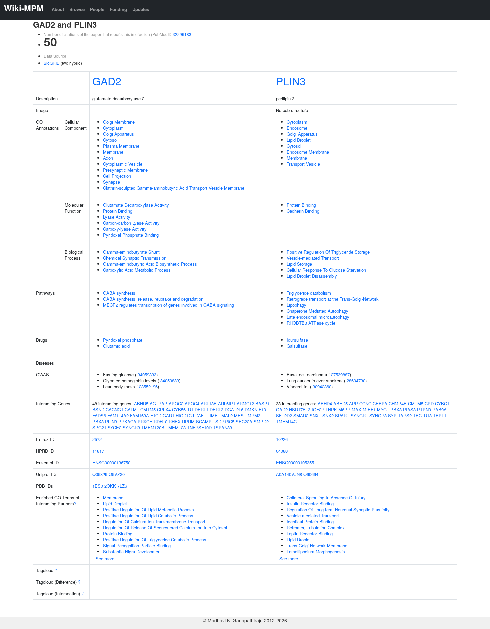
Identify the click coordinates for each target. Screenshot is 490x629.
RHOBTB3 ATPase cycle (311, 323)
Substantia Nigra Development (132, 551)
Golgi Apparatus (118, 134)
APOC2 (176, 403)
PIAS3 (409, 409)
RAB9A (439, 409)
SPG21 (99, 427)
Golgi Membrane (119, 122)
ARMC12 (245, 403)
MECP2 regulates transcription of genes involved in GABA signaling (168, 305)
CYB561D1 (182, 409)
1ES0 (97, 486)
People (97, 9)
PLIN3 (291, 80)
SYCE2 (114, 427)
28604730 (356, 380)
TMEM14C (286, 421)
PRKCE (145, 421)
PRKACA (127, 421)
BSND (98, 409)
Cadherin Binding (303, 211)
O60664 (310, 474)
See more (105, 558)
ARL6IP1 (226, 403)
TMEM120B (152, 427)
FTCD (155, 415)
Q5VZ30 (117, 474)
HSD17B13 (299, 409)
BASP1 (262, 403)
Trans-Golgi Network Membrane (317, 545)
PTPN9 (424, 409)
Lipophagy (296, 305)
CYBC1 (442, 403)
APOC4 (192, 403)
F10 (262, 409)
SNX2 (328, 415)
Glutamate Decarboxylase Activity (136, 205)
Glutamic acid (116, 346)
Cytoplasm (113, 128)
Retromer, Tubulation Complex (316, 527)
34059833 (147, 374)
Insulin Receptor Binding (310, 503)
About (58, 9)
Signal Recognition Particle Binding (137, 545)
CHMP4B (398, 403)
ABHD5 (141, 403)
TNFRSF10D (199, 427)
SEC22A (244, 421)
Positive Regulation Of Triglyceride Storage (328, 252)
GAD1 (168, 415)
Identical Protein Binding (310, 521)
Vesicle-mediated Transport (313, 258)
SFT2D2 (284, 415)
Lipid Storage (299, 264)
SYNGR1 (359, 415)
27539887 (340, 374)
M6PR (344, 409)
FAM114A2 (118, 415)
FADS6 (99, 415)
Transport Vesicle (303, 164)
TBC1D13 (422, 415)
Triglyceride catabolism (309, 293)
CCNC (365, 403)
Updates (140, 9)
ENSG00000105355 (295, 462)
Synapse (111, 182)
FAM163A (139, 415)
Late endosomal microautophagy (318, 317)
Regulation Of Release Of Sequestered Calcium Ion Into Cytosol (165, 527)
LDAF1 (199, 415)
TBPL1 (439, 415)
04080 (282, 451)
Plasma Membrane (121, 146)
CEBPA (380, 403)
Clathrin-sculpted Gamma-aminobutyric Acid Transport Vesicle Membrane (173, 188)
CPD (429, 403)
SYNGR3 (131, 427)
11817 (98, 451)
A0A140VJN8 (289, 474)
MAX (356, 409)
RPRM (188, 421)
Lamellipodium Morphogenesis (316, 551)
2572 (97, 439)
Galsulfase (297, 346)
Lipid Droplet (299, 140)
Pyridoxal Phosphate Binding (131, 235)
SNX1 (315, 415)
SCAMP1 (205, 421)
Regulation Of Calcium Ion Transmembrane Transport (154, 521)
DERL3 (216, 409)
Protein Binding (117, 211)
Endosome (297, 128)
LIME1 (213, 415)
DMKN (251, 409)
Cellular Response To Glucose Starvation (326, 270)
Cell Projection (117, 176)
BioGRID (52, 63)
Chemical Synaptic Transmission (134, 258)
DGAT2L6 (234, 409)
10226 (282, 439)
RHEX (175, 421)
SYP (392, 415)
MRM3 (254, 415)
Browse (77, 9)
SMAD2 (300, 415)
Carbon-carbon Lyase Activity (131, 223)
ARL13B (209, 403)
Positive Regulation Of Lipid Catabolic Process (148, 515)
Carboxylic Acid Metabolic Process (137, 270)
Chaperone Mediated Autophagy (317, 311)
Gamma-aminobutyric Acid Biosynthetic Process (150, 264)
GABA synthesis (119, 293)
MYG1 (383, 409)
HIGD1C (184, 415)
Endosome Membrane (308, 152)
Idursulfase (297, 340)
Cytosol (110, 140)
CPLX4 (164, 409)
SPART (342, 415)
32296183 (182, 34)
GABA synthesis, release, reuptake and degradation (153, 299)
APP (353, 403)
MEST (240, 415)
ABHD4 (325, 403)
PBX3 (98, 421)
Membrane (113, 152)
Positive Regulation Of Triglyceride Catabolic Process (154, 539)
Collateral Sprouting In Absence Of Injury (326, 497)
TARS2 (405, 415)
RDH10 (160, 421)
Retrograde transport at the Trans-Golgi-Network (333, 299)
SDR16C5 (224, 421)
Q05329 (99, 474)
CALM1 (132, 409)
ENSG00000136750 (111, 462)
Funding (118, 9)
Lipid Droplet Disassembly (312, 276)
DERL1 (201, 409)
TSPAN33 (222, 427)
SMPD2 (261, 421)
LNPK (331, 409)
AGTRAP (158, 403)
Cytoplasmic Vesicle (122, 164)
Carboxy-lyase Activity (125, 229)
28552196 (148, 386)
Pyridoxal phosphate (122, 340)
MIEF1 (369, 409)
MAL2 (227, 415)
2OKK (110, 486)
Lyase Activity (116, 217)
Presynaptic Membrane (125, 170)
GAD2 (106, 80)
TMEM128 (176, 427)
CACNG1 (114, 409)
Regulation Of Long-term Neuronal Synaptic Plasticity (338, 509)
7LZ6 (122, 486)
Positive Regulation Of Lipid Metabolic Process (148, 509)
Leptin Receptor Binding (310, 533)
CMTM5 (148, 409)
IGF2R (318, 409)
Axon (108, 158)
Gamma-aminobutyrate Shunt (131, 252)
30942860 (322, 386)
